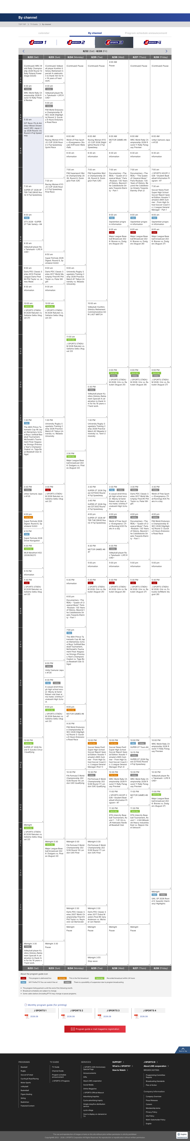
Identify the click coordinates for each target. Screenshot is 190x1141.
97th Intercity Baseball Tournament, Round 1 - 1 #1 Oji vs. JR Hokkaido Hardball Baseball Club (118, 820)
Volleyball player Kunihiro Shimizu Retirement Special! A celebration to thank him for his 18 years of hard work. (97, 399)
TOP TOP (22, 24)
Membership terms (153, 1108)
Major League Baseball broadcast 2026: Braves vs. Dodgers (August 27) (160, 240)
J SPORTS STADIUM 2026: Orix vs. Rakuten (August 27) (161, 382)
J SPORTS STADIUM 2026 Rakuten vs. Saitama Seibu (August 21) (33, 314)
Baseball (24, 1067)
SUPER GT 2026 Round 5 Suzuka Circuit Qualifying (33, 749)
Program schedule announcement (146, 33)
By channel (95, 33)
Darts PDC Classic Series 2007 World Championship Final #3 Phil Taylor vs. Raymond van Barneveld (75, 917)
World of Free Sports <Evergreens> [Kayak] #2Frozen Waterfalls (75, 143)
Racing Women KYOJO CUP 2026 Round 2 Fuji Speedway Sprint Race (54, 143)
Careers (149, 1104)
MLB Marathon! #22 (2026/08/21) (33, 553)
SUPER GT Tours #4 (139, 747)
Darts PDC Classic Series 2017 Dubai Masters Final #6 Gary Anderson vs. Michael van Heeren (97, 917)
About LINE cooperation (92, 1081)
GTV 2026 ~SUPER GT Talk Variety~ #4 (33, 222)
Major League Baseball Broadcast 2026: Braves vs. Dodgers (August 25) (117, 240)
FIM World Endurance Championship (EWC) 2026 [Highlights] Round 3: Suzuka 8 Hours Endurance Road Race (54, 116)
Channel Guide (58, 1071)
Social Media (88, 1085)
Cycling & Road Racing (30, 1079)
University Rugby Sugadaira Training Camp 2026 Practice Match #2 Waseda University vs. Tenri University (97, 429)
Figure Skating (26, 1094)
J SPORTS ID (149, 1062)
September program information (117, 222)
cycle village (88, 1110)
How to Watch (119, 1070)
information (71, 156)
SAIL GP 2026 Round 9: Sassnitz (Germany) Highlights (161, 901)
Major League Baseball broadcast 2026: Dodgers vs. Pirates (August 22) (54, 852)
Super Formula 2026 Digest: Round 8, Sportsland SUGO (54, 260)
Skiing (23, 1098)
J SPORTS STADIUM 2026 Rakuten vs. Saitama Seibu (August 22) (54, 314)
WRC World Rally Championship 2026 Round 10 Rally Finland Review (33, 96)
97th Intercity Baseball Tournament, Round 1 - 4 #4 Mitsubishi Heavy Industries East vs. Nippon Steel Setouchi (139, 821)
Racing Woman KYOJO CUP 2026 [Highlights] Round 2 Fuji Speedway (97, 143)
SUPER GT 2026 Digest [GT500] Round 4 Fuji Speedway (97, 493)
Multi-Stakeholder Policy (155, 1120)
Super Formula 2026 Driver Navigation (33, 539)
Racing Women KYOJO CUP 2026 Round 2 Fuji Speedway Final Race (54, 188)
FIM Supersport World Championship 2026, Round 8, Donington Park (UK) (75, 177)
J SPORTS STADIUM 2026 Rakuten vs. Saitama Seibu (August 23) (75, 347)
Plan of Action (151, 1085)
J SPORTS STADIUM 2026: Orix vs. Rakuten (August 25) (118, 382)
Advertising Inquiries (91, 1096)
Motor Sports (26, 1083)
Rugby (23, 1071)
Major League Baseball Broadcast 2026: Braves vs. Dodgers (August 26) (139, 240)
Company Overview (153, 1096)
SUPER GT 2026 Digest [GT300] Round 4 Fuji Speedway (97, 506)
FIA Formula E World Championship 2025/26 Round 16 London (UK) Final (75, 849)
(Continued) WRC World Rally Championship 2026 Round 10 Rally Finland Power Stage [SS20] (33, 71)
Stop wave (93, 961)
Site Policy (150, 1116)
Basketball (25, 1090)
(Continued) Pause (74, 66)
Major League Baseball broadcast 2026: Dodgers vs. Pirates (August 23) (75, 464)
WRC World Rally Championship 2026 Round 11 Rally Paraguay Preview (139, 143)
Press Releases (152, 1100)
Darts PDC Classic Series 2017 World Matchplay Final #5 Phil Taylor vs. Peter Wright (54, 276)
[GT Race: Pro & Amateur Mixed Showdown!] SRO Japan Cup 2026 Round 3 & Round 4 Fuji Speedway (33, 129)
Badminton (25, 1102)
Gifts (85, 1077)
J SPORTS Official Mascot (93, 1093)
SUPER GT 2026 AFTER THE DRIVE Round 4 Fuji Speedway (33, 192)
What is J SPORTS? (121, 1066)
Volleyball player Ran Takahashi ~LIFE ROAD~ (54, 95)
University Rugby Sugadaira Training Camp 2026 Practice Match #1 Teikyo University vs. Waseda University (75, 277)
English (148, 1124)
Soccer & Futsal (27, 1075)
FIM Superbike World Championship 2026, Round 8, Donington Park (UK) (96, 177)
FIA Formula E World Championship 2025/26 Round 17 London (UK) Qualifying (97, 782)
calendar (44, 33)
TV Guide (34, 24)
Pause (112, 65)
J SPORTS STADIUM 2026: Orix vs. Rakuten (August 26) (139, 382)
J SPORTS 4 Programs (61, 1081)
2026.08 (34, 1016)
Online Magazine (90, 1089)
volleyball (24, 1086)
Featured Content (27, 1106)
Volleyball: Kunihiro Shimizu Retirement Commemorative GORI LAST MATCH (97, 310)
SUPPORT (117, 1062)
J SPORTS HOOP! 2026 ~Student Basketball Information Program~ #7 (161, 177)
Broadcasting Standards (155, 1081)
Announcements (89, 1073)
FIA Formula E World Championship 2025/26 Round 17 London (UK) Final (97, 849)
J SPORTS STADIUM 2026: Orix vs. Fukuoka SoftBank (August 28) (161, 590)
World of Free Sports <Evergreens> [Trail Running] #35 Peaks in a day (160, 497)
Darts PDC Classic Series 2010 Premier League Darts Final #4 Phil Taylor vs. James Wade (33, 276)
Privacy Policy (151, 1112)
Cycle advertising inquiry (93, 1100)
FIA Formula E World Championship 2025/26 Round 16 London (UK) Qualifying (75, 779)
